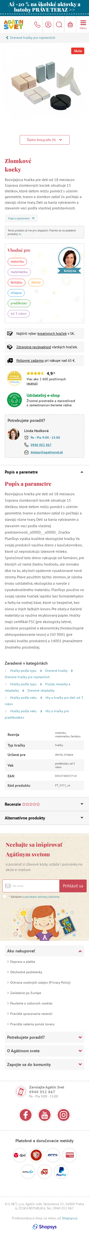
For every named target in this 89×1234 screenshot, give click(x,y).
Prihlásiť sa (73, 886)
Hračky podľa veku (24, 697)
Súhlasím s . (34, 896)
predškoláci (19, 303)
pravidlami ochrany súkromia (41, 896)
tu (20, 234)
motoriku (17, 261)
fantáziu (16, 282)
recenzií (32, 383)
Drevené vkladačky (41, 690)
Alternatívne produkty (25, 818)
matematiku (19, 272)
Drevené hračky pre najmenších (32, 37)
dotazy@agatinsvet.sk (47, 452)
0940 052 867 (41, 445)
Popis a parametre (21, 472)
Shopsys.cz (69, 1218)
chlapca (16, 293)
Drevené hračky (56, 670)
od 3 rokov (19, 313)
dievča (36, 282)
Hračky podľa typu (23, 670)
